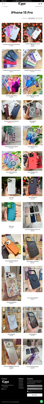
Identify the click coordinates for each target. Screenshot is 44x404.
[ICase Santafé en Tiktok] (5, 1)
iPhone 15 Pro (6, 6)
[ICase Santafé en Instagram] (3, 1)
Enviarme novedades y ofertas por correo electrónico (35, 392)
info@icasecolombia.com (8, 385)
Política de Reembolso (21, 384)
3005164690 (5, 387)
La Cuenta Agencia (16, 401)
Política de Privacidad (21, 381)
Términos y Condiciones (21, 387)
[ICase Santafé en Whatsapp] (4, 1)
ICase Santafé (10, 401)
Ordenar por (24, 18)
